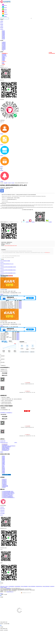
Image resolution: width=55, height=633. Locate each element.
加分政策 (3, 461)
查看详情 (20, 301)
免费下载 (1, 29)
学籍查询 (3, 59)
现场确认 (3, 463)
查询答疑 (3, 468)
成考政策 (3, 32)
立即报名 (1, 294)
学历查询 (3, 60)
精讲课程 (1, 24)
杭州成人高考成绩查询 (24, 586)
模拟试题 (1, 27)
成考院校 (3, 35)
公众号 (3, 62)
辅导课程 (3, 458)
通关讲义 (1, 22)
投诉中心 (1, 593)
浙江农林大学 (4, 482)
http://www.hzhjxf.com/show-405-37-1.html (11, 245)
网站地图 (5, 587)
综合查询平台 (4, 61)
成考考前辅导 (4, 54)
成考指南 (3, 34)
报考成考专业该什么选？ (4, 442)
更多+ (3, 50)
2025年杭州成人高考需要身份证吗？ (7, 496)
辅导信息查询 (4, 55)
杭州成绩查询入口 (9, 412)
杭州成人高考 (2, 586)
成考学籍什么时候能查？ (6, 448)
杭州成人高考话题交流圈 (52, 53)
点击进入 (15, 442)
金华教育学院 (4, 484)
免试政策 (3, 462)
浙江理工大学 (4, 479)
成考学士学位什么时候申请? (6, 446)
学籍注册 (3, 472)
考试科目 (3, 460)
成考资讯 (3, 31)
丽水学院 (4, 487)
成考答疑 (3, 33)
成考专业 (3, 36)
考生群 (3, 63)
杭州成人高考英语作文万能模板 (9, 257)
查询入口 (3, 467)
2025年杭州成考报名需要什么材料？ (7, 491)
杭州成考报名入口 (5, 53)
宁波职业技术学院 (5, 485)
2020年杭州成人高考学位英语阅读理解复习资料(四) (12, 255)
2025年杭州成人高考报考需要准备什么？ (8, 497)
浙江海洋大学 (4, 483)
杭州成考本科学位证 (39, 586)
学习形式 (3, 473)
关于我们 (6, 586)
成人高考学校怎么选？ (5, 450)
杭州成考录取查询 (17, 586)
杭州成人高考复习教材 (5, 474)
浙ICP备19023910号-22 (10, 591)
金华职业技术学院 (5, 486)
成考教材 (1, 21)
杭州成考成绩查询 (11, 586)
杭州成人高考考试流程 (46, 586)
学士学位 (3, 470)
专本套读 (3, 64)
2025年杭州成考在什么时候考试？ (7, 495)
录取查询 (3, 58)
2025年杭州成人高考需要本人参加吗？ (8, 492)
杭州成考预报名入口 (3, 412)
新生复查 (3, 469)
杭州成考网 (8, 588)
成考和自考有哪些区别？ (6, 447)
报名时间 (3, 457)
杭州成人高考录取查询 (31, 586)
